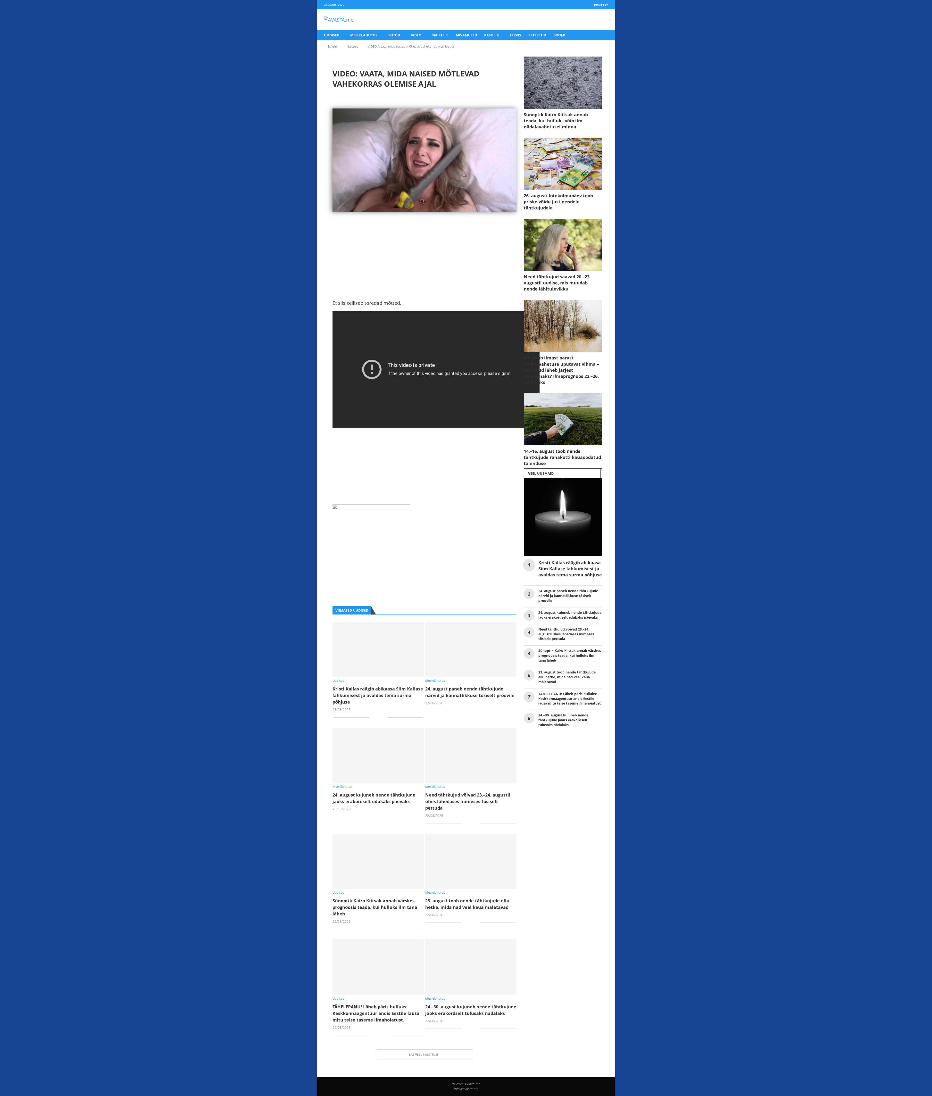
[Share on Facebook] (376, 717)
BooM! (559, 35)
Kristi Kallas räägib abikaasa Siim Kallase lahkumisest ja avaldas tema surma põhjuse (378, 695)
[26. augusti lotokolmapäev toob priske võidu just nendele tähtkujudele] (563, 164)
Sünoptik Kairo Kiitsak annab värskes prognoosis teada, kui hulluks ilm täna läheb (375, 907)
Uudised (331, 35)
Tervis (515, 35)
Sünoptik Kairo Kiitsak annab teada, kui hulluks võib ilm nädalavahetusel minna (556, 121)
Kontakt (601, 5)
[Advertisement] (424, 265)
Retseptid (537, 35)
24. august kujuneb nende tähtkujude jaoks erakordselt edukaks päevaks (569, 615)
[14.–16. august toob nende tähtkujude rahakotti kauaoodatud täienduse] (563, 419)
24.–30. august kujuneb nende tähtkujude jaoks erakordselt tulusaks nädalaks (563, 720)
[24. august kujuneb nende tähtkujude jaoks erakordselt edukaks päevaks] (378, 755)
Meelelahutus (363, 35)
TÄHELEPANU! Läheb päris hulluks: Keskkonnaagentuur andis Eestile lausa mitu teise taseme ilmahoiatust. (376, 1013)
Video (416, 35)
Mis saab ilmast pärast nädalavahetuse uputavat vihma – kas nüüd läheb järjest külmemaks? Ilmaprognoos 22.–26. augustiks (561, 370)
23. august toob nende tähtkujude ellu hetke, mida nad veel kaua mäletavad (567, 677)
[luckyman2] (371, 508)
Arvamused (466, 35)
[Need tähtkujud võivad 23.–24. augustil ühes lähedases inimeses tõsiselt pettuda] (470, 755)
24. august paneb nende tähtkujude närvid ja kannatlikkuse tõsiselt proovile (568, 596)
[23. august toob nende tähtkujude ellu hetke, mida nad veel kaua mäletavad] (470, 861)
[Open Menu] (603, 20)
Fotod (394, 35)
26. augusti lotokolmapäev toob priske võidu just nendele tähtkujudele (558, 202)
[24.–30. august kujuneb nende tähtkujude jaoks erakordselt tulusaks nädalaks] (470, 967)
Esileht (332, 46)
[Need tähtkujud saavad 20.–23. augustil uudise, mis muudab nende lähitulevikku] (563, 245)
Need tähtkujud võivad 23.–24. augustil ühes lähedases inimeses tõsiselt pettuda (467, 801)
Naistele (440, 35)
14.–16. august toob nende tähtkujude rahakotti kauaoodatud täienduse (562, 457)
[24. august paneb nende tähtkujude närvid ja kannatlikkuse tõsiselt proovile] (470, 649)
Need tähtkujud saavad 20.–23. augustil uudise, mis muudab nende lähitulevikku (557, 283)
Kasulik (491, 35)
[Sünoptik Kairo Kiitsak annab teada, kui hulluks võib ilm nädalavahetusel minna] (563, 83)
